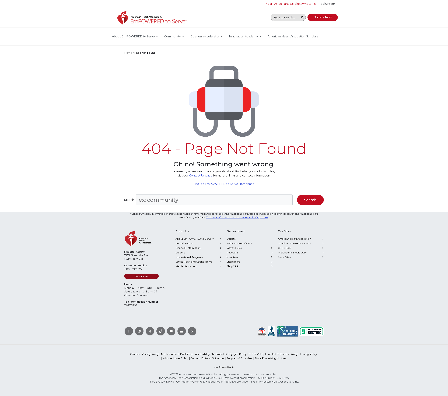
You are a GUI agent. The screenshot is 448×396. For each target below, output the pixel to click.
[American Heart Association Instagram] (139, 331)
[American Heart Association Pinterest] (192, 331)
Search (129, 199)
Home (128, 52)
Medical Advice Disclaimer (177, 354)
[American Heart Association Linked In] (181, 331)
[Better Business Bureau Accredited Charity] (271, 331)
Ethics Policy (256, 354)
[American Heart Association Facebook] (128, 331)
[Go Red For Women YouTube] (171, 331)
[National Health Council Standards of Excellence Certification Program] (262, 331)
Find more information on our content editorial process (237, 217)
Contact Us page (200, 175)
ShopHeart (233, 261)
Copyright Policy (236, 354)
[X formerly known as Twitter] (150, 331)
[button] (302, 17)
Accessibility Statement (209, 354)
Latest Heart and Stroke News (194, 261)
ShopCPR (232, 266)
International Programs (189, 257)
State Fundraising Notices (270, 358)
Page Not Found (145, 52)
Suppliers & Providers (239, 358)
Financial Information (188, 247)
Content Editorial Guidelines (207, 358)
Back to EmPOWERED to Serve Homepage (224, 184)
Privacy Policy (150, 354)
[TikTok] (160, 331)
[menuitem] (293, 36)
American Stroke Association (295, 243)
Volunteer (232, 257)
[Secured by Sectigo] (311, 331)
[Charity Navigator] (287, 331)
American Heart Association (294, 238)
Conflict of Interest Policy (282, 354)
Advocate (232, 252)
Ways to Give (234, 247)
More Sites (284, 257)
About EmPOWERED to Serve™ (195, 238)
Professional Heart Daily (292, 252)
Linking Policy (308, 354)
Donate (231, 238)
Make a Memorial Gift (239, 243)
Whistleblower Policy (175, 358)
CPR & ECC (284, 247)
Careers (180, 252)
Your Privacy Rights (224, 367)
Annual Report (184, 243)
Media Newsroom (186, 266)
